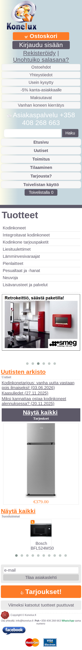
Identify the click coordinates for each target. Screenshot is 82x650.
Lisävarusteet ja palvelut (25, 284)
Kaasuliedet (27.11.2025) (25, 393)
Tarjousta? (41, 176)
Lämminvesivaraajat (21, 256)
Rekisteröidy (39, 53)
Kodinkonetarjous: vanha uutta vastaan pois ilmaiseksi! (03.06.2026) (38, 385)
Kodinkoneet (14, 228)
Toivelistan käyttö (41, 184)
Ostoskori (42, 36)
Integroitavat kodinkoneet (26, 235)
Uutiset (41, 150)
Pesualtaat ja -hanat (21, 270)
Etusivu (41, 142)
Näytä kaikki (40, 412)
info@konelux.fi (24, 620)
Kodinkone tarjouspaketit (26, 242)
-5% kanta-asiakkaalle (41, 90)
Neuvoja (10, 277)
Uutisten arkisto (23, 372)
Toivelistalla (41, 192)
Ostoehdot (41, 67)
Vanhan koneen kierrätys (41, 105)
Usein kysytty (41, 82)
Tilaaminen (41, 167)
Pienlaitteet (13, 263)
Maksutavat (41, 97)
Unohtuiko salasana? (41, 59)
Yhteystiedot (41, 75)
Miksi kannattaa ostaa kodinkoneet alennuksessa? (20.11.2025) (34, 401)
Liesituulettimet (17, 249)
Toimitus (41, 159)
